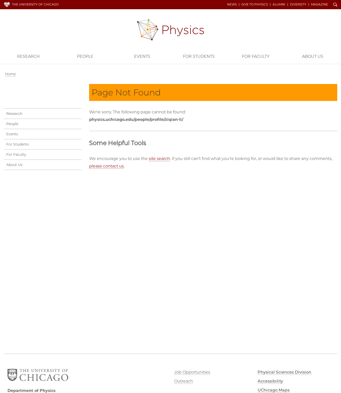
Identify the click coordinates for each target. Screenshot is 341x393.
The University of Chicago (35, 4)
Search (335, 5)
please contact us (106, 166)
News (232, 4)
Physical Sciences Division (284, 372)
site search (159, 158)
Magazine (319, 4)
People (85, 56)
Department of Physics (170, 29)
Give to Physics (254, 4)
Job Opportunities (192, 372)
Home (10, 74)
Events (142, 56)
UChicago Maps (274, 390)
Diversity (298, 4)
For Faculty (255, 56)
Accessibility (270, 381)
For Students (199, 56)
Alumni (279, 4)
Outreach (183, 381)
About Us (312, 56)
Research (28, 56)
